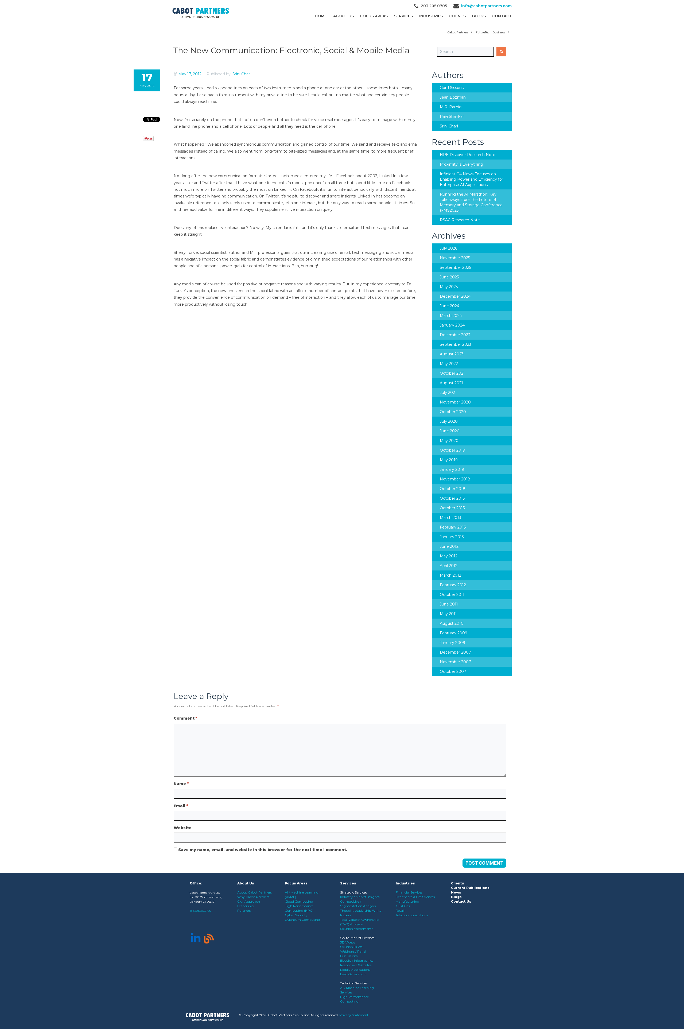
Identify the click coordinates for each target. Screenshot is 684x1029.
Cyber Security (296, 915)
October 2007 (453, 671)
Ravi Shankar (452, 116)
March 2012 (450, 575)
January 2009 (452, 642)
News (456, 892)
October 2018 (452, 488)
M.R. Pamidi (451, 106)
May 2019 (449, 459)
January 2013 (452, 536)
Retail (400, 910)
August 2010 (452, 623)
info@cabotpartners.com (486, 5)
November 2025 (455, 257)
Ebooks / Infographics (356, 960)
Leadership (245, 906)
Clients (457, 883)
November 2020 (455, 402)
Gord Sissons (452, 87)
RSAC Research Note (460, 220)
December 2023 (455, 334)
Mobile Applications (355, 970)
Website (183, 827)
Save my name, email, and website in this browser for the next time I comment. (262, 849)
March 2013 (450, 517)
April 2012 (448, 565)
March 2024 (451, 315)
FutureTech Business (490, 32)
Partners (244, 910)
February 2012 (453, 585)
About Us (343, 16)
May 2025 (449, 286)
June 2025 (449, 277)
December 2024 (455, 296)
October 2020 (453, 411)
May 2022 (449, 363)
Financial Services (409, 892)
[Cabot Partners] (200, 13)
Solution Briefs (351, 947)
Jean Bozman (453, 97)
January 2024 (452, 325)
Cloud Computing (299, 901)
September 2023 (455, 344)
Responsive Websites (355, 965)
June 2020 (450, 431)
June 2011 (449, 604)
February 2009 (453, 633)
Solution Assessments (356, 929)
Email (181, 805)
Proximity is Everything (461, 164)
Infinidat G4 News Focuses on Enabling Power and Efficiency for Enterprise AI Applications (471, 179)
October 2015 (452, 498)
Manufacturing (407, 901)
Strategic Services (353, 892)
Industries (431, 16)
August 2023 (452, 354)
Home (321, 16)
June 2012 (449, 546)
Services (403, 16)
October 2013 (452, 508)
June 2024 (449, 306)
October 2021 (452, 373)
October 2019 (452, 450)
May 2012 (448, 556)
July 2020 (449, 421)
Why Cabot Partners (253, 897)
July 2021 (448, 392)
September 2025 (455, 267)
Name (181, 783)
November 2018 (455, 479)
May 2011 (448, 613)
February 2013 (453, 527)
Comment (185, 718)
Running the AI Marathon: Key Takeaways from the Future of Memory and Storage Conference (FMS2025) (471, 202)
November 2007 (455, 661)
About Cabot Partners (254, 892)
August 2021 (451, 382)
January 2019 (452, 469)
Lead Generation (353, 974)
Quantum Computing (302, 920)
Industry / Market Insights (359, 897)
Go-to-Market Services (357, 938)
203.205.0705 (203, 910)
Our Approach (248, 901)
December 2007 (455, 652)
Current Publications (470, 888)
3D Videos (347, 942)
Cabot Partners (458, 32)
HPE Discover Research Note (467, 154)
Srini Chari (241, 74)
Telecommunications (412, 915)
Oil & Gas (403, 906)
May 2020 (449, 440)
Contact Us (461, 901)
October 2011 (452, 594)
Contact (502, 16)
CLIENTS (457, 16)
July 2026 (448, 248)
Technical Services (353, 983)
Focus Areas (374, 16)
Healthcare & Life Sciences (415, 897)
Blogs (479, 16)
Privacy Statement (353, 1015)
